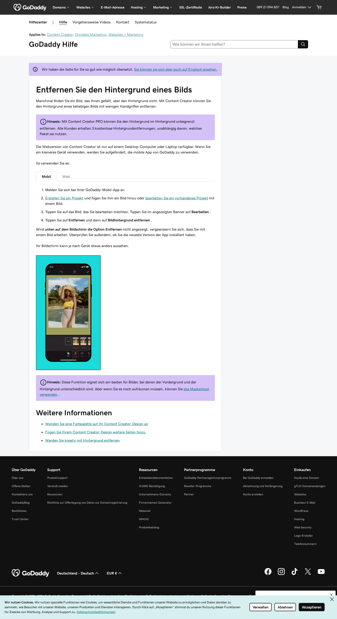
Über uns (17, 477)
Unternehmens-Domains (155, 494)
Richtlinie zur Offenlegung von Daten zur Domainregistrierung (87, 502)
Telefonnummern (305, 543)
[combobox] (234, 44)
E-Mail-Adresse (112, 7)
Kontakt (122, 22)
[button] (331, 595)
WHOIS (144, 519)
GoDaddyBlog (21, 502)
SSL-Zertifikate (190, 7)
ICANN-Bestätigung (152, 486)
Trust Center (20, 519)
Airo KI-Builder (219, 7)
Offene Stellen (21, 486)
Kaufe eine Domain (306, 477)
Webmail (144, 510)
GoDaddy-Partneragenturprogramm (207, 477)
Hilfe (63, 22)
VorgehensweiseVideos (91, 22)
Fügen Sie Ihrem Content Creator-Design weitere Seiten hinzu (95, 432)
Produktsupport (57, 477)
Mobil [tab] (46, 176)
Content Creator (60, 34)
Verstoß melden (57, 486)
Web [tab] (66, 176)
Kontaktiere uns (22, 494)
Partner (189, 494)
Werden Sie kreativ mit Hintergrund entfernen (82, 440)
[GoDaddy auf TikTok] (294, 574)
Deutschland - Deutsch (75, 573)
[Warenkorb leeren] (319, 7)
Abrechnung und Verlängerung (262, 486)
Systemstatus (146, 22)
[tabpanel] (125, 279)
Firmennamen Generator (155, 502)
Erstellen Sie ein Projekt (64, 198)
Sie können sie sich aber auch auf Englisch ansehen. (175, 69)
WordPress (301, 510)
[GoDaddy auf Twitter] (308, 574)
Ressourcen (54, 494)
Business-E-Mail (304, 502)
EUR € (112, 573)
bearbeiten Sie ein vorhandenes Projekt (176, 198)
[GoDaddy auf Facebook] (268, 574)
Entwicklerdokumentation (156, 477)
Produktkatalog (149, 527)
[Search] (303, 44)
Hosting (299, 519)
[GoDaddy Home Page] (31, 573)
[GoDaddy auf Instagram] (281, 574)
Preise (242, 7)
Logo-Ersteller (303, 535)
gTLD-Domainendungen (309, 486)
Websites (300, 494)
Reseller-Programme (197, 486)
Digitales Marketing (90, 34)
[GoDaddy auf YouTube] (321, 574)
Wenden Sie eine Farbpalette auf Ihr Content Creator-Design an (96, 424)
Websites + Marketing (126, 34)
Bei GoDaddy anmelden (258, 477)
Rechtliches (19, 510)
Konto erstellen (253, 494)
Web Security (302, 527)
